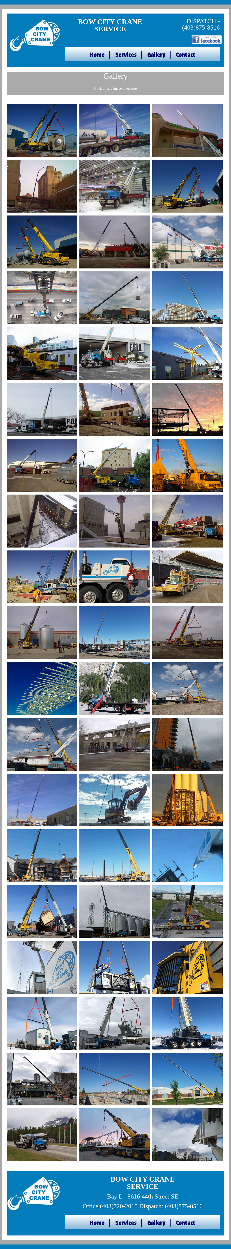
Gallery (156, 55)
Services (126, 55)
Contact (185, 55)
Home (97, 55)
